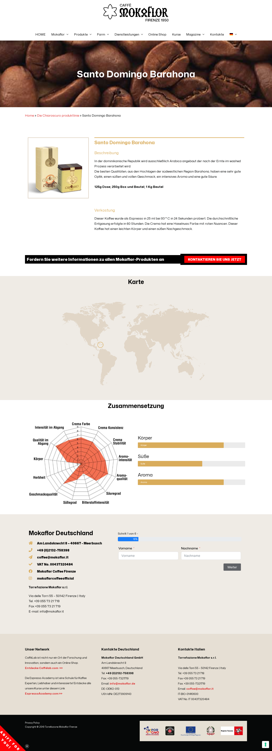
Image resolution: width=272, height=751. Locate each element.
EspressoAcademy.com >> (43, 693)
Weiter (232, 567)
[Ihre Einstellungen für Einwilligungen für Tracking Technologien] (265, 744)
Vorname (125, 548)
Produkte (81, 34)
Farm (101, 34)
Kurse (176, 34)
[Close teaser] (27, 746)
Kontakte (217, 34)
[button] (13, 738)
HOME (40, 34)
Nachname (189, 548)
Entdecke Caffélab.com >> (44, 668)
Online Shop (157, 34)
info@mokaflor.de (122, 683)
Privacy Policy (32, 722)
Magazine (193, 34)
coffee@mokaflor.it (200, 689)
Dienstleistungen (127, 34)
